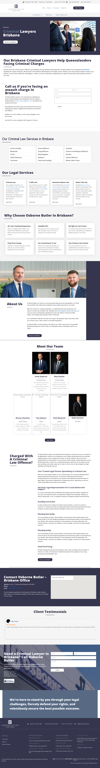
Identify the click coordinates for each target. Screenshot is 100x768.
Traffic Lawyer (49, 15)
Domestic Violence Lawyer (61, 15)
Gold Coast (29, 101)
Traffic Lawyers (44, 189)
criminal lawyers (85, 69)
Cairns (17, 101)
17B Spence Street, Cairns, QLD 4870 (38, 746)
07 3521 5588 (11, 586)
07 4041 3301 (11, 672)
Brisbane (22, 101)
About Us (49, 8)
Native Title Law (86, 185)
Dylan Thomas (14, 621)
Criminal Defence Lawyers (12, 187)
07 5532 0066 (14, 676)
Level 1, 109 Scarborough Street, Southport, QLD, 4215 (40, 752)
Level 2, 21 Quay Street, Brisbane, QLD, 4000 (39, 740)
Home (43, 8)
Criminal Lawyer (36, 15)
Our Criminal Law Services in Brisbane (28, 139)
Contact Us (63, 8)
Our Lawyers (56, 8)
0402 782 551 (82, 759)
